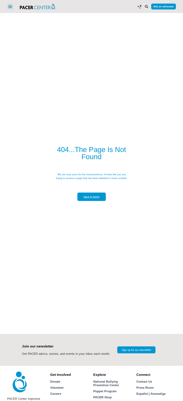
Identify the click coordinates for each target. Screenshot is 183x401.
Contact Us (144, 381)
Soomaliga (157, 393)
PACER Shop (102, 397)
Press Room (145, 387)
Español (142, 393)
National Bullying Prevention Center (106, 383)
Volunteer (57, 387)
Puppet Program (105, 391)
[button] (10, 6)
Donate (55, 381)
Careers (55, 393)
